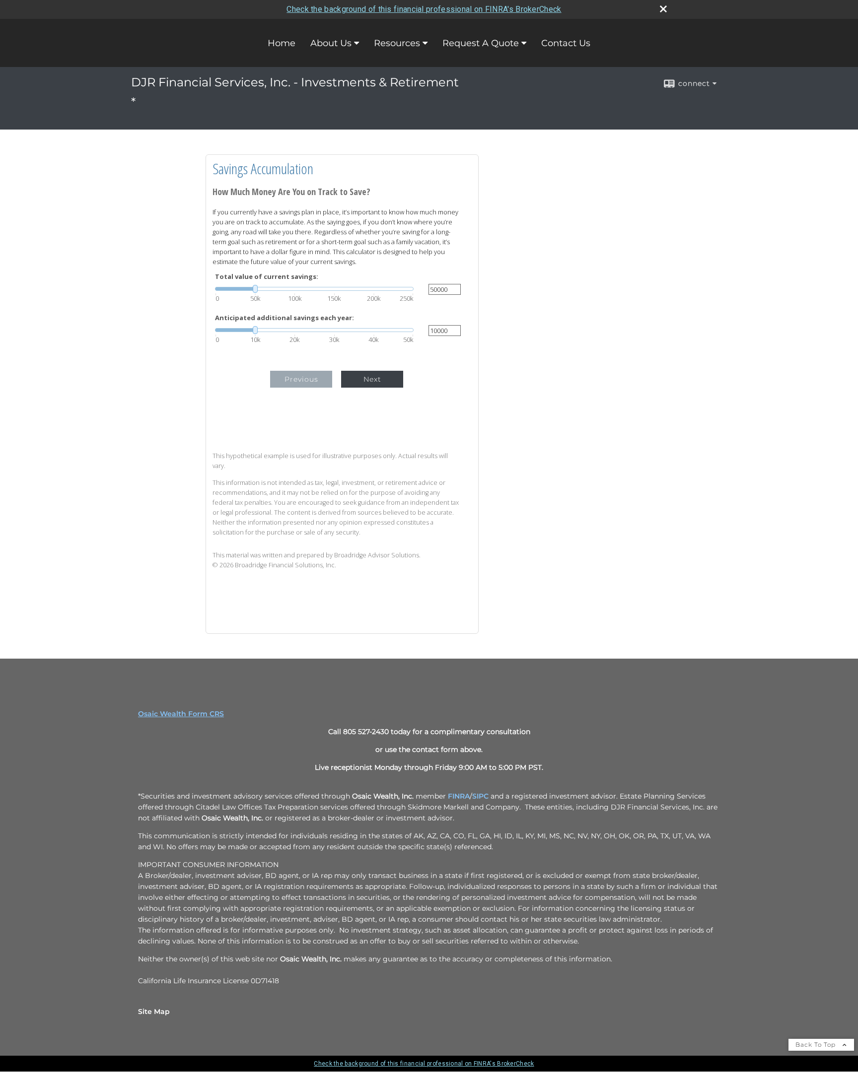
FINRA (459, 796)
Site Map (154, 1011)
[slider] (314, 289)
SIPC (480, 796)
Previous (301, 379)
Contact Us (565, 43)
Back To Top (816, 1044)
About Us (331, 43)
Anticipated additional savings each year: (284, 318)
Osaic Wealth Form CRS (181, 713)
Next (372, 379)
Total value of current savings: (266, 276)
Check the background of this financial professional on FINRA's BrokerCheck (423, 9)
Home (281, 43)
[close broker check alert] (663, 9)
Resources (397, 43)
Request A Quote (480, 43)
